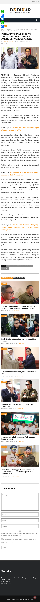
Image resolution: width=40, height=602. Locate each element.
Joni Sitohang (8, 42)
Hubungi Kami (7, 583)
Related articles (7, 277)
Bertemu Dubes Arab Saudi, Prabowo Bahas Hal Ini (19, 373)
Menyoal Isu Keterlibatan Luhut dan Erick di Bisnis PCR (18, 405)
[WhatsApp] (2, 11)
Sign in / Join (35, 2)
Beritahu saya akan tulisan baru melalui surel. (16, 543)
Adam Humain (20, 376)
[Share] (2, 26)
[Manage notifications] (34, 597)
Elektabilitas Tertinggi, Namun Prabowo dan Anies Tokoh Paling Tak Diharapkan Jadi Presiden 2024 (18, 472)
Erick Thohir (10, 265)
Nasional (5, 283)
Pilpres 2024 (28, 265)
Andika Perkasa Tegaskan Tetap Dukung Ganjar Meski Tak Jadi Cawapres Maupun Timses (19, 307)
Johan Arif (16, 476)
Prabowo (5, 268)
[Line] (2, 23)
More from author (19, 277)
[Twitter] (2, 19)
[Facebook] (2, 15)
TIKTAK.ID (19, 599)
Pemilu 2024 (20, 265)
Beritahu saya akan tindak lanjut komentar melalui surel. (19, 539)
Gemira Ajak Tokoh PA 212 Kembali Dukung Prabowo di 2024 (18, 438)
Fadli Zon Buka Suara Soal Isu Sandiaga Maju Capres (18, 340)
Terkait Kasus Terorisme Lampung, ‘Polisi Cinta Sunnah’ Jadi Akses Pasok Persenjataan (20, 227)
